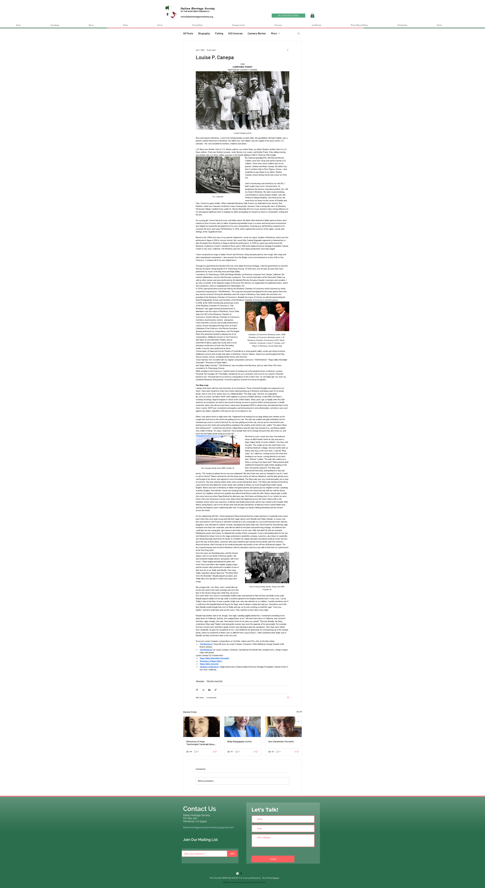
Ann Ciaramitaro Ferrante (281, 741)
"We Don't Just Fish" (215, 681)
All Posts (188, 33)
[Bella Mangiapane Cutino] (242, 727)
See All (299, 712)
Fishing (219, 33)
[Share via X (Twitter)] (203, 690)
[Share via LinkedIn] (209, 690)
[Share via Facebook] (197, 690)
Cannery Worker (257, 33)
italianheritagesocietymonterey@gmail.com (208, 827)
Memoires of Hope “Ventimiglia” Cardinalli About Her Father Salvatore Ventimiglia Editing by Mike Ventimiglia (200, 743)
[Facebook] (241, 873)
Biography (204, 33)
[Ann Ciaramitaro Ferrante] (283, 727)
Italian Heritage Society (198, 8)
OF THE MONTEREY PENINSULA (195, 11)
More (274, 33)
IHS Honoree (235, 33)
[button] (312, 15)
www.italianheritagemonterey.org (197, 17)
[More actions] (287, 50)
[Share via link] (215, 690)
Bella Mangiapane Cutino (239, 741)
